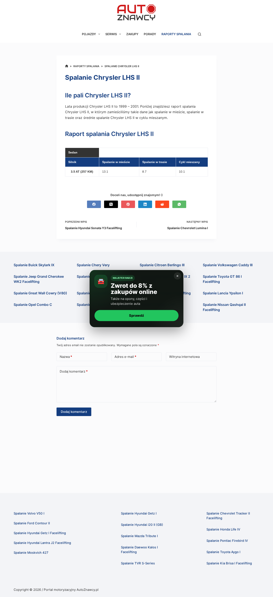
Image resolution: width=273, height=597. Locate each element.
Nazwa (66, 357)
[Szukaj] (199, 34)
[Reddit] (162, 204)
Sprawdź (136, 315)
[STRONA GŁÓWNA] (66, 66)
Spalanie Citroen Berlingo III (162, 265)
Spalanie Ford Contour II (32, 523)
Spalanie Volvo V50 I (29, 513)
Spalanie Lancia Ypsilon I (223, 293)
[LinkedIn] (145, 204)
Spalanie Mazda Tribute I (139, 536)
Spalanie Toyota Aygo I (223, 552)
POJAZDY (89, 34)
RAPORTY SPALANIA (176, 34)
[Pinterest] (128, 204)
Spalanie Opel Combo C (33, 304)
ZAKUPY (132, 34)
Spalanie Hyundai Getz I (139, 513)
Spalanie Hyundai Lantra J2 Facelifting (42, 543)
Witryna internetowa (184, 357)
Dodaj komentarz (74, 371)
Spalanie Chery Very (93, 265)
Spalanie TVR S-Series (138, 563)
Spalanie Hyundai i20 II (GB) (142, 525)
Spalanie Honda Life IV (223, 529)
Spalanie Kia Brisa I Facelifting (229, 563)
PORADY (150, 34)
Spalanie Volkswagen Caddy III (228, 265)
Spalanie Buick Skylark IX (34, 265)
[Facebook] (94, 204)
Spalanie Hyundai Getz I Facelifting (40, 533)
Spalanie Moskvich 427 (31, 553)
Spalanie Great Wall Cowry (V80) (40, 293)
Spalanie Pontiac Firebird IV (227, 541)
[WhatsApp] (179, 204)
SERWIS (111, 34)
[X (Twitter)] (111, 204)
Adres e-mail (125, 357)
